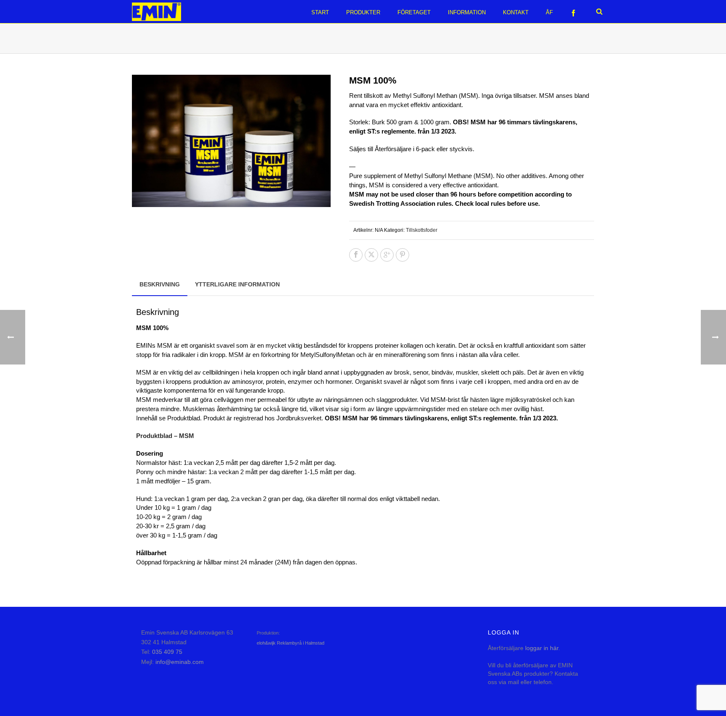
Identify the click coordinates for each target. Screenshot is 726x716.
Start (320, 12)
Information (467, 12)
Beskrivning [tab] (159, 284)
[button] (314, 91)
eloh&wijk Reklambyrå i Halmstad (290, 642)
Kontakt (516, 12)
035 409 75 (167, 651)
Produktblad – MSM (165, 435)
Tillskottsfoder (421, 230)
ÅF (549, 12)
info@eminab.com (179, 661)
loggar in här (541, 648)
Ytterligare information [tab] (237, 284)
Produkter (363, 12)
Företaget (414, 12)
